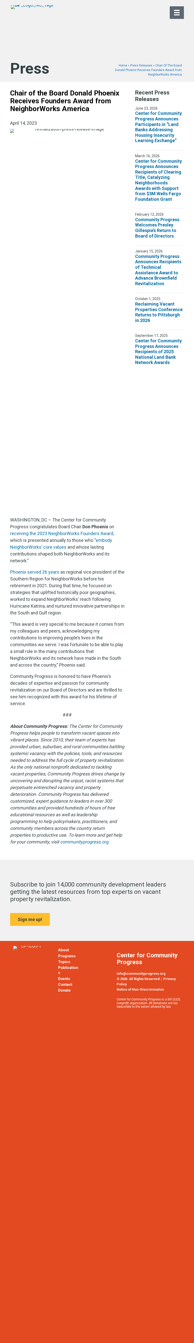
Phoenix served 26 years (34, 572)
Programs (67, 956)
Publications (68, 970)
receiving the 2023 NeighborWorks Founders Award (61, 533)
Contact (65, 984)
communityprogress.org (84, 841)
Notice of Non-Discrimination (140, 989)
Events (64, 978)
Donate (64, 990)
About (63, 950)
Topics (64, 962)
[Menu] (177, 12)
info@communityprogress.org (141, 973)
